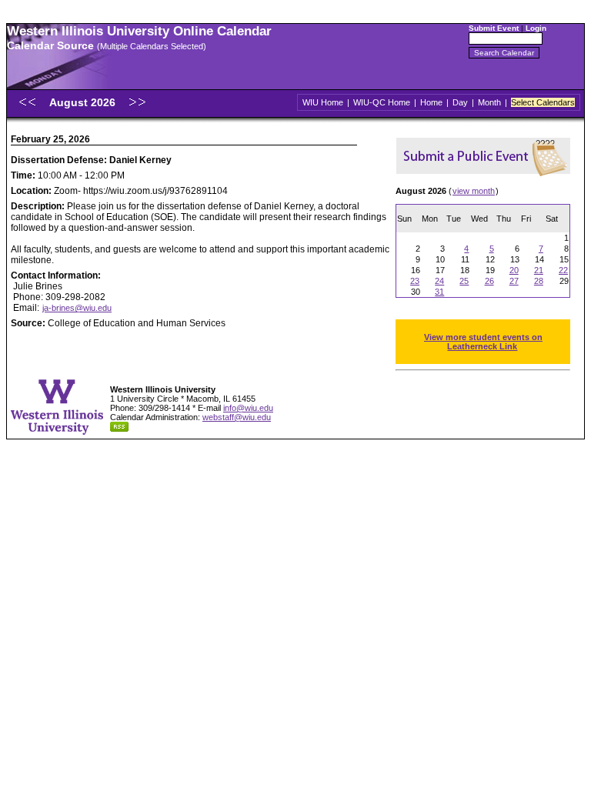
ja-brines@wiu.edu (77, 307)
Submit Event (494, 28)
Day (460, 102)
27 (514, 280)
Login (536, 28)
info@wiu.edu (248, 407)
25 (464, 280)
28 (538, 280)
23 (414, 280)
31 (439, 291)
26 (489, 280)
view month (473, 190)
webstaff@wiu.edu (236, 417)
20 (514, 270)
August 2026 (84, 102)
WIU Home (322, 102)
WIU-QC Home (381, 102)
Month (489, 102)
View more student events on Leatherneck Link (483, 341)
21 (538, 270)
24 (439, 280)
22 (563, 270)
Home (431, 102)
